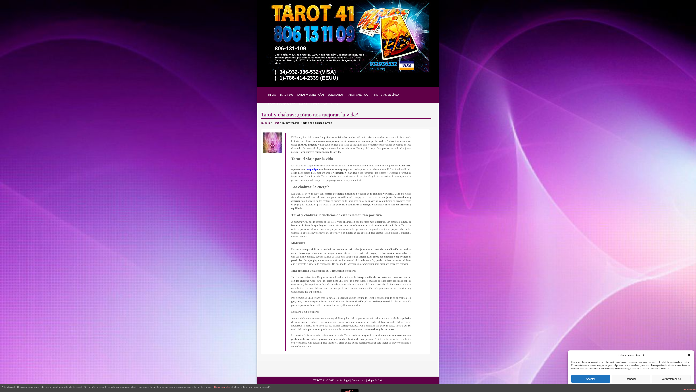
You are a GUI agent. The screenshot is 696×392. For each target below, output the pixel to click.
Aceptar (590, 378)
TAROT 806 (286, 94)
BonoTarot (335, 94)
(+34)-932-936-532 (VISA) (305, 72)
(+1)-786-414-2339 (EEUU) (306, 78)
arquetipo (312, 169)
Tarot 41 (265, 122)
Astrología (319, 104)
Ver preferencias (671, 378)
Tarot (303, 104)
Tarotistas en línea (385, 94)
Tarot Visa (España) (310, 94)
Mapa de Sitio (375, 380)
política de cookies (221, 387)
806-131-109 (290, 48)
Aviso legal (343, 380)
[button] (689, 355)
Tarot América (357, 94)
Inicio (272, 94)
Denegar (631, 378)
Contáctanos (359, 380)
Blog (334, 104)
